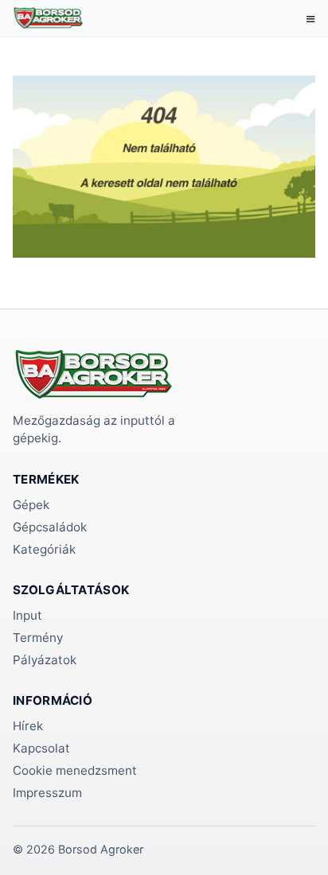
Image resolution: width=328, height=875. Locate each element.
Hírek (28, 725)
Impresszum (47, 792)
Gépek (31, 504)
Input (27, 615)
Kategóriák (44, 549)
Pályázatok (44, 659)
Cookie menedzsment (75, 770)
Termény (38, 637)
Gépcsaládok (50, 527)
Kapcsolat (41, 748)
